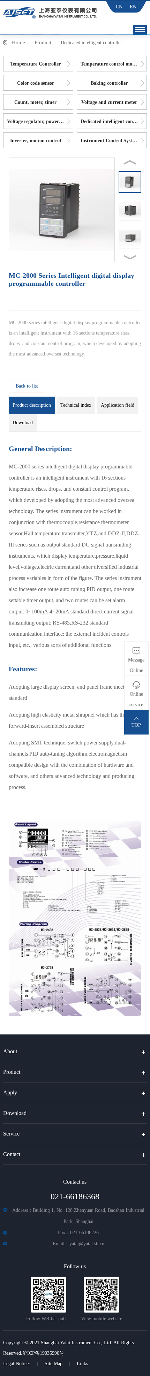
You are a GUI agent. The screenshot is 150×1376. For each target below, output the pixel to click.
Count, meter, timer (35, 102)
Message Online (136, 665)
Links (82, 1363)
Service (11, 1134)
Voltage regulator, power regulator (40, 121)
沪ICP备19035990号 (43, 1353)
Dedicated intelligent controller (113, 121)
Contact (11, 1154)
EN (133, 6)
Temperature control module (111, 64)
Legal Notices (16, 1363)
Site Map (53, 1363)
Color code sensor (35, 83)
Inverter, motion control (35, 140)
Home (18, 42)
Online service (136, 699)
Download (15, 1113)
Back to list (27, 386)
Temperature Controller (35, 64)
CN (119, 6)
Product (43, 42)
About (10, 1051)
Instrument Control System (109, 140)
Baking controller (109, 83)
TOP (136, 725)
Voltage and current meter (109, 102)
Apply (10, 1092)
